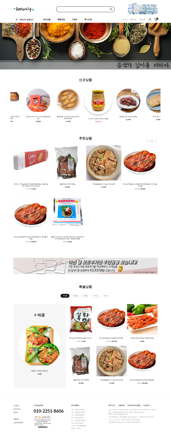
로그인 (125, 19)
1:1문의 (15, 412)
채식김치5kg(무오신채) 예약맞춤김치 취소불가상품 (31, 238)
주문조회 (142, 19)
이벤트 (74, 19)
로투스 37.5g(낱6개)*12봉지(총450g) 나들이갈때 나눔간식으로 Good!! (31, 185)
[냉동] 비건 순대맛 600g (115, 116)
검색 (111, 9)
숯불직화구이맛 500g (67, 184)
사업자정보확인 (18, 422)
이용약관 (121, 405)
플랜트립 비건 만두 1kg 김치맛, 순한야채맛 (55, 117)
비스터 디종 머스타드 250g (85, 119)
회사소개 (112, 405)
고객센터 (16, 406)
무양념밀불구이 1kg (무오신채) (103, 184)
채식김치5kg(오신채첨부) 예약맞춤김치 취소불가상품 (140, 185)
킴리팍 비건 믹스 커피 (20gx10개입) (25, 117)
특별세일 (61, 19)
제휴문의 (16, 419)
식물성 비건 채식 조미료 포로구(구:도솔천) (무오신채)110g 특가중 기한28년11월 (67, 238)
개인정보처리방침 (133, 405)
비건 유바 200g (145, 116)
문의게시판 (16, 409)
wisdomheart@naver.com (121, 414)
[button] (134, 66)
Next (164, 101)
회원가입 (133, 19)
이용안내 (146, 405)
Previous (6, 101)
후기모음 (88, 19)
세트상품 (46, 19)
